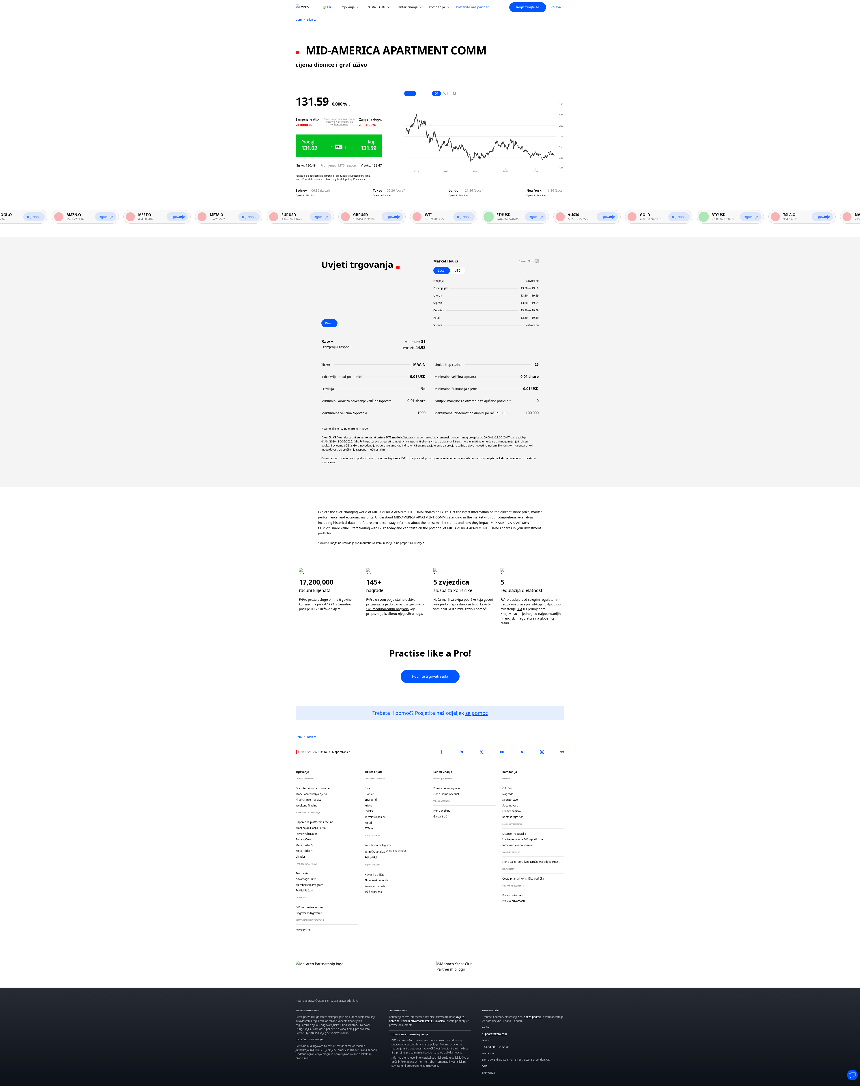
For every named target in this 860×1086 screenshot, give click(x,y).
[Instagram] (542, 752)
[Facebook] (441, 752)
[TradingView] (562, 752)
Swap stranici (341, 124)
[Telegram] (522, 752)
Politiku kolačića (435, 1021)
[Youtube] (501, 752)
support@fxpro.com (494, 1034)
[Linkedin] (461, 752)
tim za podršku (533, 1017)
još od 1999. (326, 604)
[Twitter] (481, 752)
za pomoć (476, 712)
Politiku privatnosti (412, 1021)
